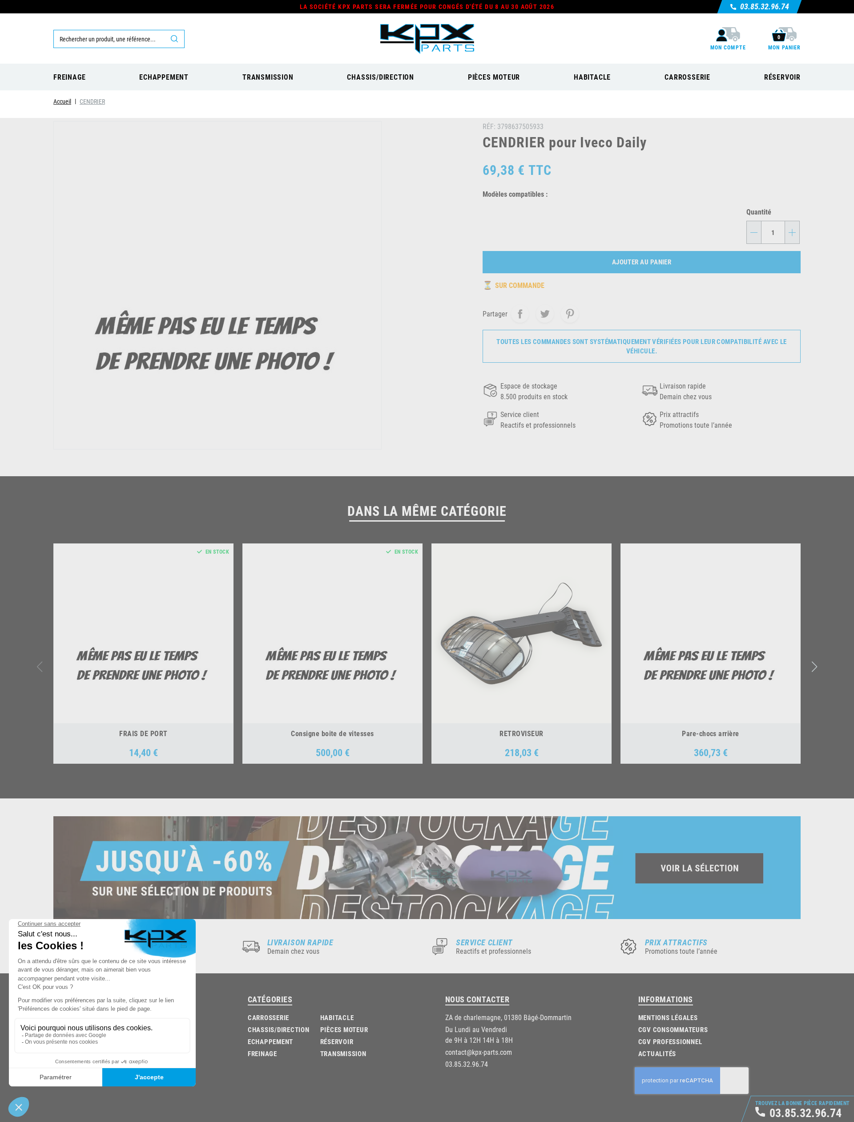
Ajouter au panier (642, 261)
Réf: (489, 126)
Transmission (343, 1053)
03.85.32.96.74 (466, 1064)
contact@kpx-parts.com (478, 1052)
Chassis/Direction (279, 1029)
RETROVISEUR (521, 733)
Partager (520, 314)
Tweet (545, 314)
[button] (815, 666)
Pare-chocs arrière (710, 733)
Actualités (657, 1053)
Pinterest (570, 314)
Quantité (758, 211)
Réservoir (337, 1041)
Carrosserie (268, 1017)
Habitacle (337, 1017)
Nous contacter (477, 999)
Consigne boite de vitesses (332, 733)
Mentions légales (668, 1017)
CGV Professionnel (670, 1041)
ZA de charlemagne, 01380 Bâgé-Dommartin (508, 1017)
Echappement (270, 1041)
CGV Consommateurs (673, 1029)
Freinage (262, 1053)
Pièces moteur (344, 1029)
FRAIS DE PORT (143, 733)
